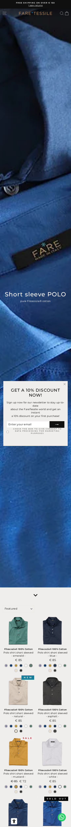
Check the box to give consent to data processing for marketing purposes (37, 431)
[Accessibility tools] (14, 821)
